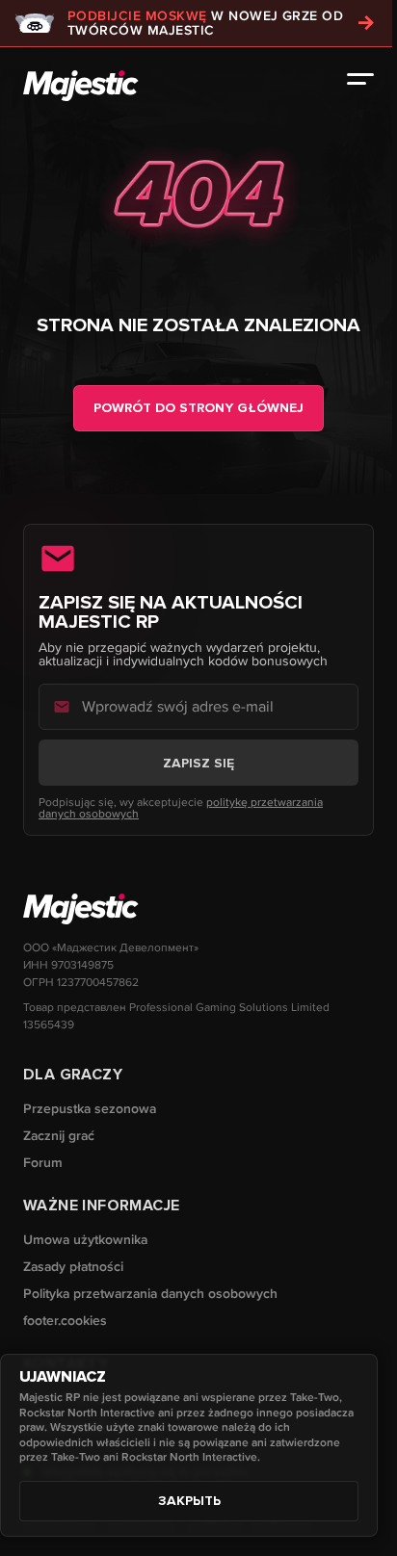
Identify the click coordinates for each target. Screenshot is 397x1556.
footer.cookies (65, 1320)
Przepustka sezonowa (89, 1109)
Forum (43, 1162)
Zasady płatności (73, 1266)
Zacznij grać (58, 1136)
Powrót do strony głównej (198, 408)
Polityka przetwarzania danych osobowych (150, 1293)
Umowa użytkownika (85, 1240)
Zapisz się (198, 763)
